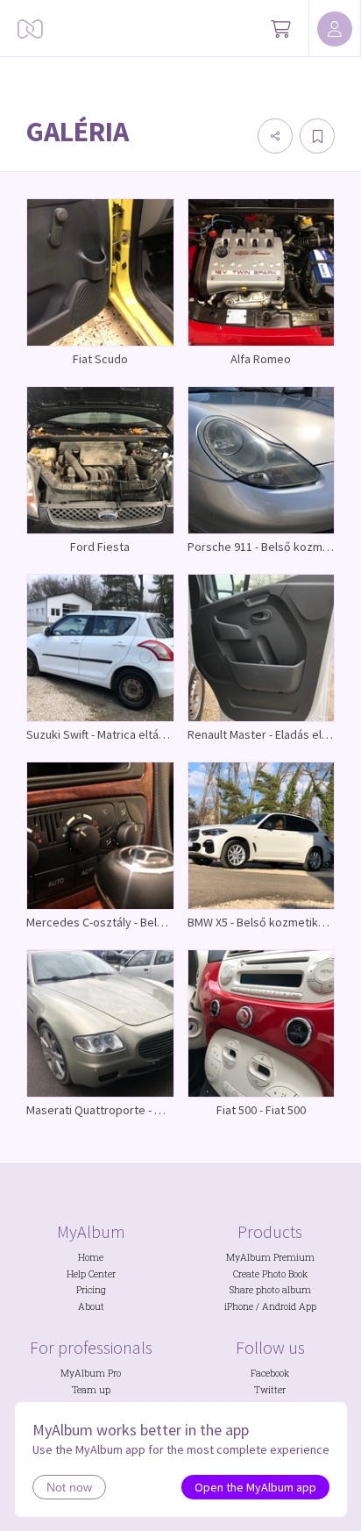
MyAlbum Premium (270, 1257)
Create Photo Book (270, 1274)
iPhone (238, 1306)
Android (279, 1306)
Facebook (270, 1373)
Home (90, 1257)
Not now (69, 1487)
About (91, 1306)
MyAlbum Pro (90, 1373)
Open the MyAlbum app (255, 1487)
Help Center (91, 1274)
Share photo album (270, 1290)
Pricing (91, 1290)
